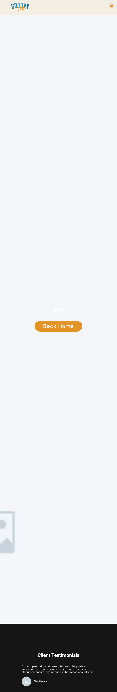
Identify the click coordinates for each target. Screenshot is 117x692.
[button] (111, 5)
